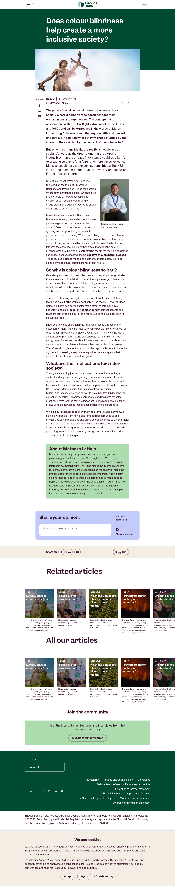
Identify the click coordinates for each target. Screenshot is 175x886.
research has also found (83, 309)
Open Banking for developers (98, 798)
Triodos (31, 759)
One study (52, 275)
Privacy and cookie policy (118, 779)
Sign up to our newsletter (87, 737)
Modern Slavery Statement (135, 798)
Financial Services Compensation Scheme (126, 793)
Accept (67, 876)
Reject (84, 876)
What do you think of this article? (61, 528)
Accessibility (92, 779)
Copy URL (121, 552)
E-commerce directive (137, 784)
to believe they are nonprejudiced (105, 254)
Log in (145, 4)
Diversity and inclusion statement (131, 802)
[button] (172, 613)
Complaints (144, 779)
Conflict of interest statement (133, 788)
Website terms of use (108, 784)
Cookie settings (105, 876)
